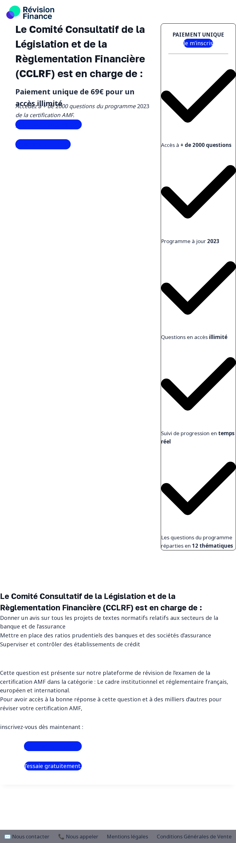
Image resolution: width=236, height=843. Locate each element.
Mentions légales (127, 836)
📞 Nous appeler (78, 836)
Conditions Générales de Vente (194, 836)
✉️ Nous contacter (26, 836)
